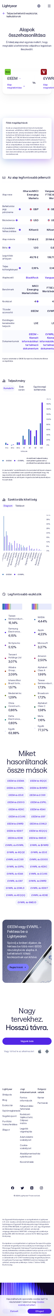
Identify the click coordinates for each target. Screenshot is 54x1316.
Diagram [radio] (8, 505)
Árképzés (7, 1094)
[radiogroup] (27, 388)
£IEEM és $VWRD (38, 788)
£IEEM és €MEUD (37, 838)
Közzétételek (27, 1162)
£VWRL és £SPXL (15, 866)
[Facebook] (13, 1188)
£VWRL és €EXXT (39, 888)
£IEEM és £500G (16, 802)
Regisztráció (16, 967)
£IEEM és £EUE (16, 795)
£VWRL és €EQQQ (15, 895)
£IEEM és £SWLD (38, 823)
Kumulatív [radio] (9, 388)
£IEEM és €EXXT (15, 831)
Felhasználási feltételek (26, 1107)
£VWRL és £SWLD (15, 888)
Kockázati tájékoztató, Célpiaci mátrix (26, 1119)
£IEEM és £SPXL (38, 802)
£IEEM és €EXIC (16, 809)
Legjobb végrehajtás (26, 1130)
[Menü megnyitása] (49, 6)
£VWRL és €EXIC (38, 866)
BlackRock (32, 277)
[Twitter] (22, 1188)
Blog (4, 1100)
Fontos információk (26, 1099)
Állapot (6, 1129)
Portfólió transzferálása (9, 1123)
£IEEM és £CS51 (37, 795)
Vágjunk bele (27, 1041)
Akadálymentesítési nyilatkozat (27, 1155)
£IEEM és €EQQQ (38, 831)
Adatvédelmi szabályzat (26, 1138)
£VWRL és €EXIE (39, 895)
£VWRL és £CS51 (15, 859)
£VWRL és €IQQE (16, 852)
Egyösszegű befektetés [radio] (40, 388)
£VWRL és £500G (39, 859)
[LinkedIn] (32, 1188)
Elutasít (14, 1311)
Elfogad (40, 1311)
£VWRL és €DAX (15, 873)
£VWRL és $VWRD (39, 845)
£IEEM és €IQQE (38, 781)
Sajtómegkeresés (9, 1110)
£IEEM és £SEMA (15, 781)
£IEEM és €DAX (37, 809)
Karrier (41, 1097)
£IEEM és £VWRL (15, 788)
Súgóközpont (9, 1116)
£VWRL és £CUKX (38, 873)
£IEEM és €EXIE (15, 838)
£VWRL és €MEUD (27, 902)
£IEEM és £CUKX (17, 816)
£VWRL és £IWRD (38, 881)
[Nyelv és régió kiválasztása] (39, 6)
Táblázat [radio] (19, 505)
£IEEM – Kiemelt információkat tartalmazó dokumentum (30, 341)
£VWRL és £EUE (39, 852)
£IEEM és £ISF (38, 816)
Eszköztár (7, 1105)
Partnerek (43, 1103)
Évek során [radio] (21, 388)
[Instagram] (41, 1188)
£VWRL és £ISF (15, 881)
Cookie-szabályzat (25, 1147)
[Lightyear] (9, 6)
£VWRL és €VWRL (14, 845)
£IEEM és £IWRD (15, 823)
